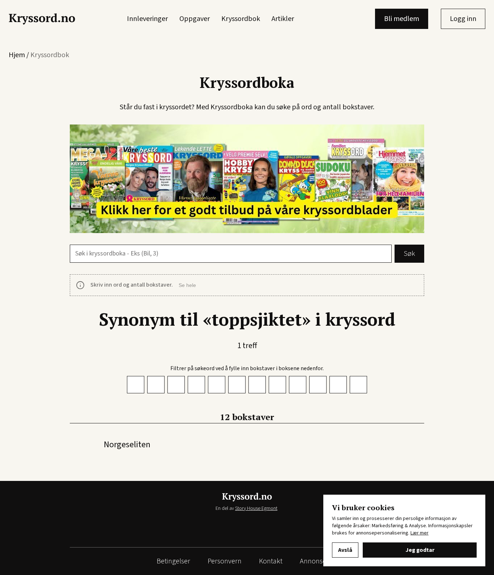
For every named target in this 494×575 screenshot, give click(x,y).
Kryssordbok (240, 19)
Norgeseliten (127, 444)
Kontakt (270, 561)
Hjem (17, 55)
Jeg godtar (419, 550)
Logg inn (463, 19)
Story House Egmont (256, 508)
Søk (409, 254)
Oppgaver (194, 19)
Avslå (345, 550)
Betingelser (173, 561)
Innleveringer (147, 19)
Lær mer (419, 533)
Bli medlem (401, 19)
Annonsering (319, 561)
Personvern (225, 561)
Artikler (283, 19)
